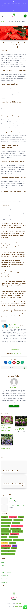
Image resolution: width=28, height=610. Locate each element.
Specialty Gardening (18, 539)
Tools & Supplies (6, 545)
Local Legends (14, 534)
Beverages (4, 517)
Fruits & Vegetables (7, 520)
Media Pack (4, 579)
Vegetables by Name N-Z (8, 554)
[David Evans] (5, 327)
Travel (14, 545)
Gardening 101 (16, 523)
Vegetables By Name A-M (8, 551)
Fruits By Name (18, 520)
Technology (4, 542)
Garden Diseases (6, 523)
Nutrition (4, 537)
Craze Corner (13, 517)
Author (3, 321)
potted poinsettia (16, 353)
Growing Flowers (15, 349)
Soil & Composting (6, 539)
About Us (3, 565)
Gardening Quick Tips (17, 525)
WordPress (18, 603)
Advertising (4, 569)
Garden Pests (5, 528)
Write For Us (4, 575)
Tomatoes (12, 542)
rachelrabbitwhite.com (14, 327)
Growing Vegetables (17, 531)
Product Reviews (13, 537)
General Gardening (15, 528)
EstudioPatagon (18, 606)
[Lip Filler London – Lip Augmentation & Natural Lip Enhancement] (4, 501)
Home (2, 21)
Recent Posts (10, 321)
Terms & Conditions (6, 572)
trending (14, 548)
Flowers (21, 517)
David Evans (13, 324)
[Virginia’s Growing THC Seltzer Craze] (4, 508)
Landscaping (5, 534)
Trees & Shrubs (5, 548)
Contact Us (4, 582)
